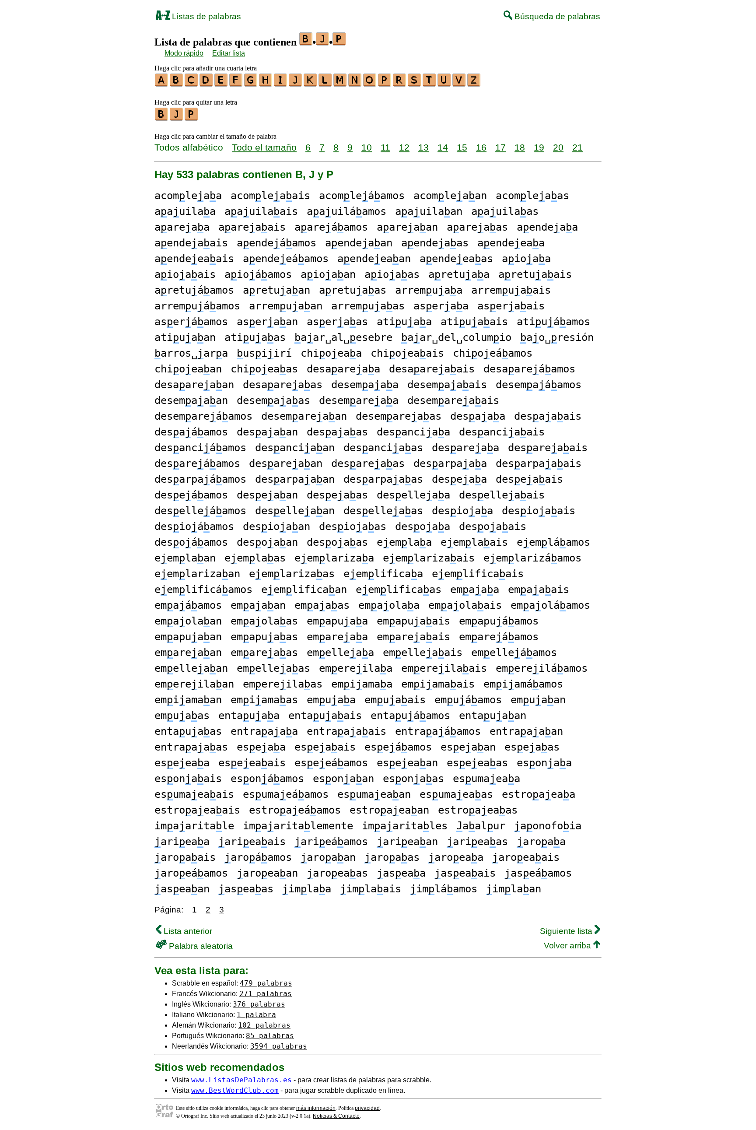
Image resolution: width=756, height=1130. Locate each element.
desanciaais (502, 432)
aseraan (267, 322)
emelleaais (422, 652)
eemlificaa (383, 574)
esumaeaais (194, 794)
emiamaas (264, 700)
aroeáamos (191, 873)
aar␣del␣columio (456, 337)
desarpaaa (450, 463)
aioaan (328, 274)
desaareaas (282, 385)
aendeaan (358, 243)
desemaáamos (538, 385)
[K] (310, 83)
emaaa (474, 589)
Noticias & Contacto (336, 1116)
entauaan (492, 715)
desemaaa (365, 385)
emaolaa (389, 605)
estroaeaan (389, 810)
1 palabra (256, 1015)
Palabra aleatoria (200, 946)
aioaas (392, 274)
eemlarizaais (429, 558)
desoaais (492, 526)
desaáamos (191, 432)
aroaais (185, 857)
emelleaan (191, 668)
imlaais (370, 889)
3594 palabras (278, 1046)
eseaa (261, 747)
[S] (414, 83)
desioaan (276, 526)
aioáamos (258, 274)
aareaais (252, 227)
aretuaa (459, 274)
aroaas (392, 857)
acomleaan (450, 196)
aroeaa (455, 857)
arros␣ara (191, 353)
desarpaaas (383, 479)
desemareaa (359, 400)
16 (481, 147)
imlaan (513, 889)
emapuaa (337, 621)
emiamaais (438, 684)
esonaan (343, 778)
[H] (266, 83)
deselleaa (413, 495)
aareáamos (331, 227)
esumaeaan (374, 794)
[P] (385, 83)
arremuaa (428, 290)
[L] (325, 83)
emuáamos (468, 700)
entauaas (188, 731)
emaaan (258, 605)
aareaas (477, 227)
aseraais (511, 306)
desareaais (548, 448)
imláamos (443, 889)
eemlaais (474, 542)
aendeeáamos (286, 259)
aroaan (328, 857)
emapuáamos (499, 621)
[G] (251, 83)
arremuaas (368, 306)
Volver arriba (568, 945)
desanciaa (413, 432)
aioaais (185, 274)
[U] (444, 83)
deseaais (529, 479)
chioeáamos (492, 353)
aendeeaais (194, 259)
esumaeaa (486, 778)
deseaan (267, 495)
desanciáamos (200, 448)
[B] (176, 83)
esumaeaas (456, 794)
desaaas (337, 432)
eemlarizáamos (532, 558)
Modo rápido (183, 53)
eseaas (532, 747)
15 (462, 147)
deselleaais (502, 495)
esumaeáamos (286, 794)
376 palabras (259, 1004)
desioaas (352, 526)
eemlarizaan (197, 574)
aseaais (465, 873)
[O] (370, 83)
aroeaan (267, 873)
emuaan (538, 700)
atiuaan (185, 337)
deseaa (459, 479)
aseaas (245, 889)
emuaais (395, 700)
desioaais (538, 511)
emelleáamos (514, 652)
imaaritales (405, 826)
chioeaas (264, 369)
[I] (280, 83)
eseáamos (398, 747)
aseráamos (191, 322)
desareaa (465, 448)
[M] (340, 83)
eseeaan (407, 763)
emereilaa (355, 668)
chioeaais (407, 353)
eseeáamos (331, 763)
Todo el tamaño (264, 147)
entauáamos (410, 715)
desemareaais (453, 400)
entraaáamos (438, 731)
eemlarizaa (334, 558)
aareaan (407, 227)
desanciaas (383, 448)
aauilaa (185, 211)
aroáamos (258, 857)
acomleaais (270, 196)
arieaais (252, 841)
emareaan (188, 652)
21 (577, 147)
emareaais (413, 637)
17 (500, 147)
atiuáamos (553, 322)
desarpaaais (538, 463)
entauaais (325, 715)
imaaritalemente (298, 826)
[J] (295, 83)
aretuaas (352, 290)
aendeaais (191, 243)
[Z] (474, 83)
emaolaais (465, 605)
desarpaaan (295, 479)
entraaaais (346, 731)
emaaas (322, 605)
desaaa (477, 416)
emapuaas (264, 637)
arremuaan (285, 306)
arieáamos (331, 841)
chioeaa (331, 353)
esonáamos (267, 778)
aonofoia (547, 826)
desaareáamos (529, 369)
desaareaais (432, 369)
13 (423, 147)
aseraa (441, 306)
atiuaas (255, 337)
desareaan (285, 463)
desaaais (547, 416)
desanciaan (295, 448)
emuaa (331, 700)
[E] (221, 83)
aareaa (182, 227)
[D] (206, 83)
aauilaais (261, 211)
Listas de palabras (205, 16)
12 (404, 147)
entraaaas (191, 747)
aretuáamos (194, 290)
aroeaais (526, 857)
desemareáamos (203, 416)
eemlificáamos (203, 589)
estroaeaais (197, 810)
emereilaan (194, 684)
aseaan (182, 889)
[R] (399, 83)
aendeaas (435, 243)
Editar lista (228, 53)
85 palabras (270, 1036)
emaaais (538, 589)
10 (366, 147)
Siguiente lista (567, 931)
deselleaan (295, 511)
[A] (161, 83)
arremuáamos (197, 306)
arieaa (182, 841)
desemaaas (273, 400)
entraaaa (264, 731)
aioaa (526, 259)
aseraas (337, 322)
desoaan (267, 542)
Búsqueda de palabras (556, 16)
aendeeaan (374, 259)
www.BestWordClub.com (235, 1090)
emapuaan (188, 637)
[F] (236, 83)
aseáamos (538, 873)
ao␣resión (557, 337)
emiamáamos (523, 684)
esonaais (188, 778)
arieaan (407, 841)
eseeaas (477, 763)
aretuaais (535, 274)
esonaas (413, 778)
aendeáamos (276, 243)
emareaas (264, 652)
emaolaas (264, 621)
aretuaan (276, 290)
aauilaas (505, 211)
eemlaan (185, 558)
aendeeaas (456, 259)
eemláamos (553, 542)
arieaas (477, 841)
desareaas (368, 463)
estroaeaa (538, 794)
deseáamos (191, 495)
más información (316, 1108)
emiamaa (361, 684)
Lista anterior (186, 931)
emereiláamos (542, 668)
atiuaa (404, 322)
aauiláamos (346, 211)
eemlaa (404, 542)
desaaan (267, 432)
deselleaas (383, 511)
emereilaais (444, 668)
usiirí (264, 353)
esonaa (544, 763)
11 (385, 147)
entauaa (249, 715)
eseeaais (252, 763)
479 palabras (266, 983)
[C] (191, 83)
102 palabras (264, 1025)
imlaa (306, 889)
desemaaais (447, 385)
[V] (459, 83)
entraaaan (526, 731)
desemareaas (398, 416)
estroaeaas (478, 810)
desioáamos (194, 526)
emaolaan (188, 621)
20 (558, 147)
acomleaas (532, 196)
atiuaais (474, 322)
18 (519, 147)
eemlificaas (398, 589)
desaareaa (343, 369)
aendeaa (547, 227)
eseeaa (182, 763)
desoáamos (191, 542)
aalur (480, 826)
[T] (429, 83)
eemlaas (255, 558)
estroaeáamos (295, 810)
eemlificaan (304, 589)
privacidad (367, 1108)
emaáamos (188, 605)
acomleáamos (362, 196)
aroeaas (337, 873)
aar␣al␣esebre (343, 337)
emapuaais (413, 621)
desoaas (337, 542)
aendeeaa (511, 243)
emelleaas (273, 668)
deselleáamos (200, 511)
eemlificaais (478, 574)
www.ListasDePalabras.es (241, 1080)
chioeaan (188, 369)
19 (539, 147)
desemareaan (304, 416)
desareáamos (197, 463)
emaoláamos (550, 605)
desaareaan (194, 385)
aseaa (401, 873)
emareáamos (499, 637)
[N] (355, 83)
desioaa (462, 511)
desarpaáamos (200, 479)
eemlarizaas (292, 574)
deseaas (337, 495)
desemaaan (191, 400)
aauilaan (428, 211)
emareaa (337, 637)
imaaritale (194, 826)
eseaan (468, 747)
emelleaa (340, 652)
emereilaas (282, 684)
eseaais (325, 747)
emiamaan (188, 700)
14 (443, 147)
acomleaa (188, 196)
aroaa (541, 841)
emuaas (182, 715)
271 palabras (265, 994)
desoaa (422, 526)
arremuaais (511, 290)
